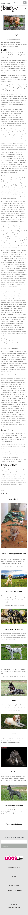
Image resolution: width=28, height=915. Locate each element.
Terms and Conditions (14, 907)
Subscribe (5, 846)
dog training (7, 605)
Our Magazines (3, 3)
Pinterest (15, 893)
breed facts (6, 676)
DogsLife (14, 605)
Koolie (14, 701)
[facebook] (1, 493)
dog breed (22, 676)
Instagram (19, 890)
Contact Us (14, 904)
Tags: (2, 490)
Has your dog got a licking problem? (14, 629)
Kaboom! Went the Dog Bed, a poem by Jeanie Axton (14, 554)
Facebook (10, 890)
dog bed (7, 566)
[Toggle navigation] (25, 8)
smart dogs (21, 605)
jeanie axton (19, 566)
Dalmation (14, 665)
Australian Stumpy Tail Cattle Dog (14, 805)
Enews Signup (8, 3)
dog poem (12, 566)
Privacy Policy (14, 910)
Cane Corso (14, 772)
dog (18, 676)
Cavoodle (14, 734)
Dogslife (10, 39)
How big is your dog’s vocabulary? (14, 591)
